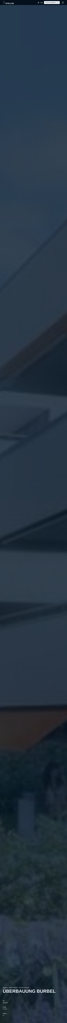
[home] (8, 2)
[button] (62, 3)
